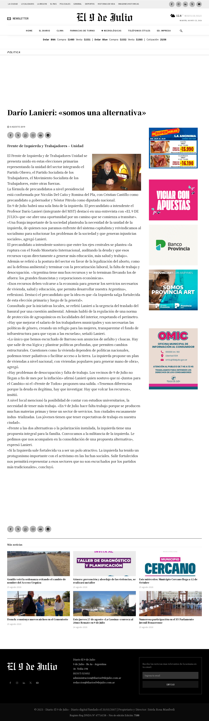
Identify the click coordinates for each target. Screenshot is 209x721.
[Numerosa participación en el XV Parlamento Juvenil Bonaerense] (170, 603)
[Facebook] (172, 4)
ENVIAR (171, 684)
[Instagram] (178, 4)
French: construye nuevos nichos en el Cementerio (37, 619)
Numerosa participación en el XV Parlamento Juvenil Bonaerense (166, 621)
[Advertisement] (104, 80)
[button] (181, 31)
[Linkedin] (185, 4)
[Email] (33, 135)
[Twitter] (192, 4)
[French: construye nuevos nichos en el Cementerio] (38, 603)
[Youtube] (199, 4)
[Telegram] (48, 135)
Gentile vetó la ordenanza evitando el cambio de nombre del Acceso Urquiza (36, 581)
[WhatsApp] (25, 135)
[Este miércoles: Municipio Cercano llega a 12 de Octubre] (170, 563)
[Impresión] (40, 135)
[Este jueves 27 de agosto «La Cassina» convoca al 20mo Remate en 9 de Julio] (104, 603)
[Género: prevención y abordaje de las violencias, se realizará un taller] (104, 563)
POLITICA (13, 52)
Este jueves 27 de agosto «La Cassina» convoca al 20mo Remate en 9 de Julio (103, 621)
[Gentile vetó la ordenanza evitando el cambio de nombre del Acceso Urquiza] (38, 563)
